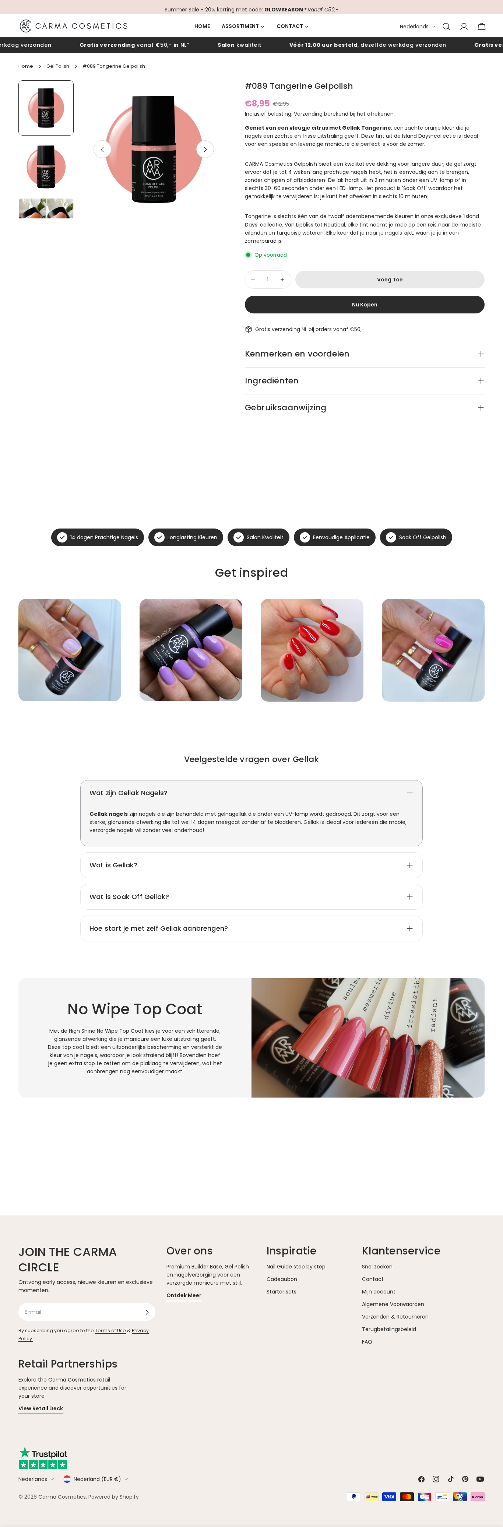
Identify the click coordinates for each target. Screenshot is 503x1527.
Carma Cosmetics (62, 1496)
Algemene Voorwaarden (393, 1304)
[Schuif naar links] (102, 149)
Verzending (308, 113)
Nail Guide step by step (296, 1266)
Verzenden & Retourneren (395, 1317)
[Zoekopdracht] (446, 26)
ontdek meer (183, 1295)
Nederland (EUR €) (97, 1479)
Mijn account (378, 1292)
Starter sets (281, 1292)
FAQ (367, 1342)
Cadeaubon (282, 1279)
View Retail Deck (40, 1408)
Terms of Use (110, 1331)
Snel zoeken (377, 1266)
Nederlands (414, 26)
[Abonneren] (147, 1312)
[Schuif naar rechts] (205, 149)
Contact (373, 1279)
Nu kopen (364, 304)
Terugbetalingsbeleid (389, 1329)
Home (25, 66)
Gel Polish (57, 66)
